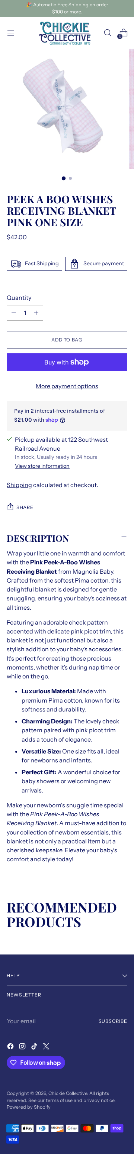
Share (24, 507)
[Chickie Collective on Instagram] (23, 1047)
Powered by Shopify (29, 1107)
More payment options (67, 386)
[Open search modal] (107, 32)
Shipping (19, 485)
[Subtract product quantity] (13, 312)
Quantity (19, 297)
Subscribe (113, 1021)
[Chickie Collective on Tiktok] (35, 1047)
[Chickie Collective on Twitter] (46, 1047)
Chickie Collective (67, 1093)
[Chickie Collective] (67, 33)
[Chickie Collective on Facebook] (11, 1047)
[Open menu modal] (10, 32)
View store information (42, 466)
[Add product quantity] (36, 312)
